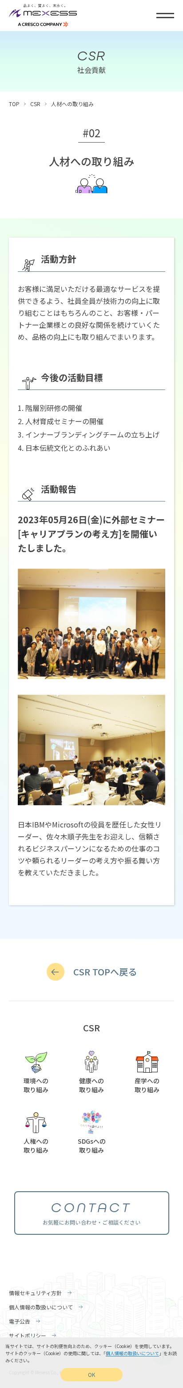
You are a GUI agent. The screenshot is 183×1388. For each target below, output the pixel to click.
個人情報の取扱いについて (132, 1353)
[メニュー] (165, 15)
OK (91, 1374)
